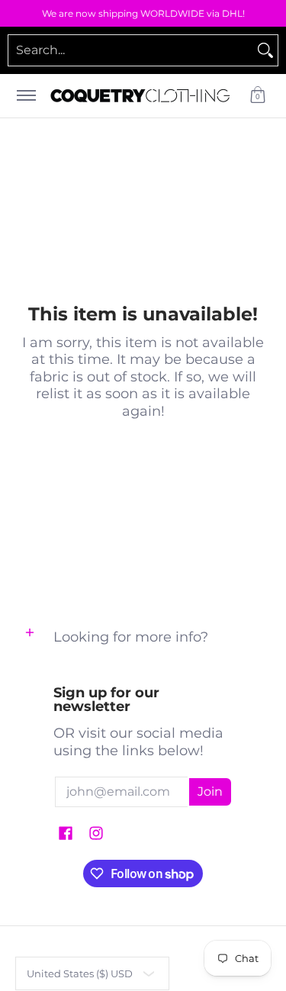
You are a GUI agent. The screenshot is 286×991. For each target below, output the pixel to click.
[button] (258, 95)
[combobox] (130, 50)
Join (210, 791)
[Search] (265, 50)
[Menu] (25, 95)
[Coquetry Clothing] (140, 96)
